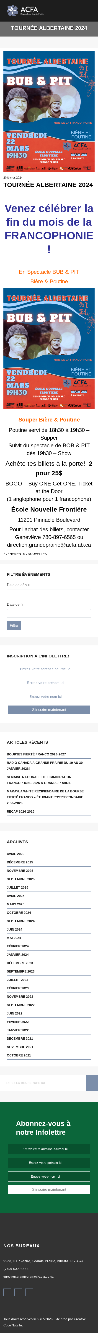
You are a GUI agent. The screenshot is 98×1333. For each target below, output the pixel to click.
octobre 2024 (19, 912)
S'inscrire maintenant (49, 710)
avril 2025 (15, 896)
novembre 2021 (20, 1047)
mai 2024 (14, 938)
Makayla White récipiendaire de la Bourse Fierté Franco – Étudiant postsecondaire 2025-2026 (45, 797)
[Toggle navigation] (91, 10)
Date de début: (19, 585)
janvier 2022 (18, 1030)
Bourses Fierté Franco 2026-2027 (36, 754)
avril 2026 (15, 854)
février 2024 (18, 946)
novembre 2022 (20, 996)
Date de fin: (16, 604)
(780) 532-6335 (16, 1269)
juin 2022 (14, 1013)
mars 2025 (15, 904)
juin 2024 (14, 929)
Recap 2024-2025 (20, 811)
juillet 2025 (17, 887)
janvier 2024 (18, 954)
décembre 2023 (20, 963)
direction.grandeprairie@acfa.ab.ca (28, 1276)
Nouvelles (37, 554)
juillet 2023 (17, 980)
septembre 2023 (21, 971)
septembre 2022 (21, 1005)
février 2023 (18, 988)
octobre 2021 (19, 1055)
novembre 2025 (20, 870)
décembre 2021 (20, 1038)
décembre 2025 (20, 862)
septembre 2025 (21, 879)
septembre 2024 (21, 921)
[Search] (84, 11)
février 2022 (18, 1022)
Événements (14, 554)
